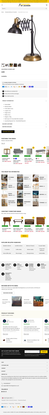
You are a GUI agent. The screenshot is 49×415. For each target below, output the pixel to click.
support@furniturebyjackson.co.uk (11, 385)
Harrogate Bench (40, 160)
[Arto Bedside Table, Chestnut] (7, 221)
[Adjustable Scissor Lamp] (24, 38)
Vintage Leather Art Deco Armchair (11, 339)
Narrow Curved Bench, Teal (33, 340)
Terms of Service (4, 403)
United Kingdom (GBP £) (8, 398)
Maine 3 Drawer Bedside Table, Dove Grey (29, 160)
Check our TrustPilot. (43, 267)
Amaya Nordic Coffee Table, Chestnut (18, 229)
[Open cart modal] (46, 5)
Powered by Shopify (22, 400)
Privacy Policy (11, 403)
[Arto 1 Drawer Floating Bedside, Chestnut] (29, 221)
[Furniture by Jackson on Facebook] (2, 392)
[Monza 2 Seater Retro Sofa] (18, 151)
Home (2, 12)
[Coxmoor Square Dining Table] (7, 151)
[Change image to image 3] (11, 65)
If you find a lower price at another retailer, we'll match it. (8, 277)
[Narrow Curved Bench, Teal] (25, 341)
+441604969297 (6, 383)
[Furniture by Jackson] (24, 5)
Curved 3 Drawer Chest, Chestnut (40, 229)
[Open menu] (2, 5)
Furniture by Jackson (13, 400)
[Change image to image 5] (19, 65)
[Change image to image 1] (3, 65)
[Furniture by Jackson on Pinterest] (4, 392)
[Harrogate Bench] (40, 151)
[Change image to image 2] (7, 65)
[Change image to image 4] (15, 65)
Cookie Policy (17, 403)
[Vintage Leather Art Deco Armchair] (4, 340)
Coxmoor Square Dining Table (6, 159)
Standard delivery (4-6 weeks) (11, 12)
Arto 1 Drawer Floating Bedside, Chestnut (29, 230)
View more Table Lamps (8, 131)
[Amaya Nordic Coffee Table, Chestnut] (18, 221)
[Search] (46, 8)
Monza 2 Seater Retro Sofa (16, 161)
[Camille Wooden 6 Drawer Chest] (46, 340)
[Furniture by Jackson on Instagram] (6, 392)
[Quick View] (11, 148)
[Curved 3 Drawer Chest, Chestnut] (40, 221)
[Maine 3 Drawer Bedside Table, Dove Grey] (29, 151)
